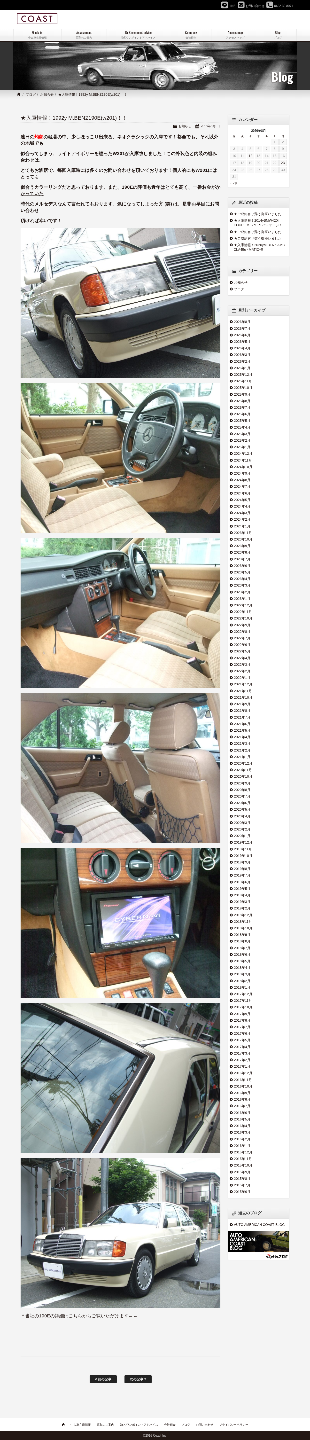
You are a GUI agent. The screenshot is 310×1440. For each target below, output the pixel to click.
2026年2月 (242, 361)
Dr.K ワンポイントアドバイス (139, 1424)
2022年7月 (242, 638)
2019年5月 (242, 889)
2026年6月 (242, 335)
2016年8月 (242, 1099)
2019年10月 (243, 856)
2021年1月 (242, 757)
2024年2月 (242, 519)
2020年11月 (243, 770)
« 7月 (234, 183)
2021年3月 (242, 743)
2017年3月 (242, 1053)
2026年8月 (242, 322)
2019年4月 (242, 895)
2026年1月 (242, 368)
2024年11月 (243, 460)
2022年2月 (242, 671)
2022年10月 (243, 618)
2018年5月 (242, 961)
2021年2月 (242, 750)
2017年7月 (242, 1027)
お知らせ (47, 94)
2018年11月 (243, 921)
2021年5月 (242, 730)
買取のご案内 (105, 1424)
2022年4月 (242, 658)
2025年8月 (242, 401)
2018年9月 (242, 935)
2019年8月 (242, 869)
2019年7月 (242, 875)
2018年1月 (242, 987)
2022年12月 (243, 605)
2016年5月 (242, 1119)
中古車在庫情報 (80, 1424)
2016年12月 (243, 1073)
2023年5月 (242, 572)
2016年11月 (243, 1080)
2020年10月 (243, 776)
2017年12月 (243, 994)
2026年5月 (242, 342)
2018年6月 (242, 954)
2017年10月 (243, 1007)
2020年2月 (242, 829)
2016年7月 (242, 1106)
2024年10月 (243, 467)
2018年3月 (242, 974)
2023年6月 (242, 566)
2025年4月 (242, 427)
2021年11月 (243, 691)
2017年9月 (242, 1014)
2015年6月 (242, 1192)
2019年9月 (242, 862)
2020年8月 (242, 790)
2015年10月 (243, 1165)
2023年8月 (242, 552)
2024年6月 (242, 493)
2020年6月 (242, 803)
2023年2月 (242, 592)
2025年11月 (243, 381)
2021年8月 (242, 710)
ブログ (31, 94)
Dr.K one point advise (138, 34)
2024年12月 (243, 453)
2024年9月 (242, 473)
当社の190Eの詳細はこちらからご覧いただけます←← (81, 1315)
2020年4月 (242, 816)
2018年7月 (242, 948)
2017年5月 (242, 1040)
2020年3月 (242, 823)
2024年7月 (242, 486)
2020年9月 (242, 783)
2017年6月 (242, 1033)
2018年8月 (242, 941)
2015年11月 (243, 1159)
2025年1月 (242, 447)
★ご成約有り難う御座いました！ (259, 214)
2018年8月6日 (210, 126)
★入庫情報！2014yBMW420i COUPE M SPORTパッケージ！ (258, 223)
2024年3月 (242, 513)
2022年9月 (242, 625)
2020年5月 (242, 809)
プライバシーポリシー (233, 1424)
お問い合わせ (204, 1424)
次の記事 (137, 1379)
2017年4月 (242, 1047)
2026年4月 (242, 348)
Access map (235, 34)
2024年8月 (242, 480)
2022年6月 (242, 645)
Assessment (84, 34)
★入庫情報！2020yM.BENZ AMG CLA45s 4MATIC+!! (259, 247)
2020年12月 (243, 763)
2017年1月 (242, 1066)
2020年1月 (242, 836)
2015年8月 (242, 1179)
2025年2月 (242, 440)
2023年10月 (243, 539)
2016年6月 (242, 1113)
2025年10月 (243, 388)
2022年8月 (242, 632)
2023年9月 (242, 546)
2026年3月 (242, 355)
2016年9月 (242, 1093)
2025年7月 (242, 407)
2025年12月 (243, 374)
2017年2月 (242, 1060)
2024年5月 (242, 500)
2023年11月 (243, 533)
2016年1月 (242, 1146)
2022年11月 (243, 612)
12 (250, 156)
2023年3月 (242, 585)
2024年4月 (242, 506)
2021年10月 (243, 697)
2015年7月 (242, 1185)
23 (283, 163)
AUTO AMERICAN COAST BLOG (259, 1225)
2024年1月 (242, 526)
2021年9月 (242, 704)
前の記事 (104, 1379)
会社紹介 (170, 1424)
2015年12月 (243, 1152)
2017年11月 (243, 1000)
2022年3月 (242, 664)
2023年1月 (242, 599)
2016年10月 (243, 1086)
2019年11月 (243, 849)
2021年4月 (242, 737)
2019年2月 (242, 908)
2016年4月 (242, 1126)
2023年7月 (242, 559)
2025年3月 (242, 434)
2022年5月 (242, 651)
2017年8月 (242, 1020)
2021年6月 (242, 724)
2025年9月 (242, 394)
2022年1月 (242, 678)
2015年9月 (242, 1172)
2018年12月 (243, 915)
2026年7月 (242, 328)
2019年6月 (242, 882)
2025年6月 (242, 414)
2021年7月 (242, 717)
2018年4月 (242, 968)
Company (191, 34)
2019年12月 (243, 842)
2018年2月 (242, 981)
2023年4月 (242, 579)
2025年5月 (242, 421)
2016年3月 (242, 1132)
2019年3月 (242, 902)
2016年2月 (242, 1139)
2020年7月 (242, 796)
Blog (278, 34)
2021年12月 (243, 684)
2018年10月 (243, 928)
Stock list (37, 34)
